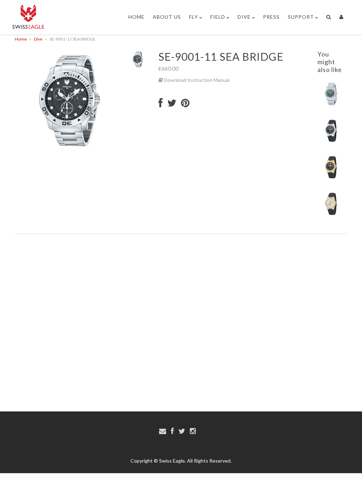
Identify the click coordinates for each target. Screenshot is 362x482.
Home (21, 39)
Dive (38, 39)
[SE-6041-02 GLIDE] (331, 179)
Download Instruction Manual (196, 80)
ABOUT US (167, 17)
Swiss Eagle (172, 461)
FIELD (217, 17)
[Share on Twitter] (171, 105)
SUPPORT (301, 17)
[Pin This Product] (185, 105)
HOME (136, 17)
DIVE (244, 17)
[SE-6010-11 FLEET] (331, 106)
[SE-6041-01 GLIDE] (331, 142)
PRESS (271, 17)
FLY (193, 17)
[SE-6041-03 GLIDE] (331, 215)
